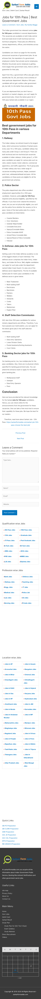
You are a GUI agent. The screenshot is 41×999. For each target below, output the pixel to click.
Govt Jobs (20, 25)
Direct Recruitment (9, 934)
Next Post (20, 438)
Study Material (9, 931)
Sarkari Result (7, 920)
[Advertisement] (20, 631)
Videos (4, 937)
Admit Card (6, 917)
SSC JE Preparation (9, 835)
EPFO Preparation (8, 841)
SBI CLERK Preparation (10, 829)
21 (31, 966)
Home (4, 911)
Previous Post (20, 433)
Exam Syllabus (9, 929)
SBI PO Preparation (9, 826)
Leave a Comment (8, 25)
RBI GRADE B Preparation (11, 844)
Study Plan (6, 923)
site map (5, 890)
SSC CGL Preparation (9, 838)
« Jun (20, 978)
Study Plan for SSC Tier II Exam (15, 926)
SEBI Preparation (8, 832)
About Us (5, 896)
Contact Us (6, 899)
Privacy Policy (7, 893)
